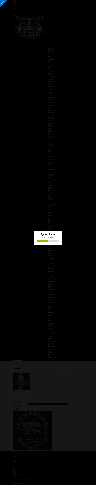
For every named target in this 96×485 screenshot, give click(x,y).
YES (42, 241)
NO (53, 241)
